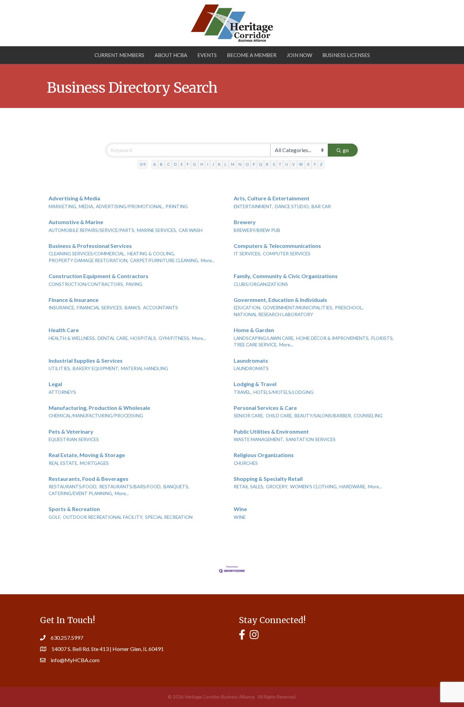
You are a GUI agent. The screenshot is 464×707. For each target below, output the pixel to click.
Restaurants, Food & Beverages (88, 478)
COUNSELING (368, 415)
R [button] (267, 164)
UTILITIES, (60, 368)
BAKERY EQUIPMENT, (96, 368)
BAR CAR (321, 206)
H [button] (201, 164)
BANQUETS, (176, 486)
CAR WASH (190, 230)
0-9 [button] (142, 164)
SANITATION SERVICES (311, 439)
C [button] (168, 164)
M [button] (232, 164)
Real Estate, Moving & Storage (87, 455)
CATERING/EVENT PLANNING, (81, 493)
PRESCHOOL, (349, 307)
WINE (240, 517)
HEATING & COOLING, (151, 253)
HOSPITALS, (143, 338)
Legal (55, 384)
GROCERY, (277, 486)
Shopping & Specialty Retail (268, 478)
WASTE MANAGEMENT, (259, 439)
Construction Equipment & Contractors (98, 276)
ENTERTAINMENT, (253, 206)
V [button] (293, 164)
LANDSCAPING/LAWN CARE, (264, 338)
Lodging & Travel (255, 384)
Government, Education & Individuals (280, 299)
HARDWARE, (352, 486)
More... (208, 260)
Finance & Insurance (74, 299)
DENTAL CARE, (113, 338)
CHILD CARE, (279, 415)
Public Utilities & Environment (271, 431)
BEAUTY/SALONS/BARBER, (323, 415)
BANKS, (133, 307)
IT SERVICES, (247, 253)
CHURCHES (246, 463)
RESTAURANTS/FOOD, (73, 486)
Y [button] (315, 164)
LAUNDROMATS (251, 368)
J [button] (213, 164)
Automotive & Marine (76, 222)
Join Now (299, 55)
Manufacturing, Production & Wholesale (99, 407)
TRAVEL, (243, 392)
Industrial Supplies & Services (86, 360)
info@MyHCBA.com (75, 660)
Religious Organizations (264, 455)
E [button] (182, 164)
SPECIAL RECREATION (169, 517)
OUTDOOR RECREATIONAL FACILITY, (103, 517)
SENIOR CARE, (249, 415)
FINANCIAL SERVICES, (100, 307)
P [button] (254, 164)
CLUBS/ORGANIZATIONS (261, 284)
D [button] (175, 164)
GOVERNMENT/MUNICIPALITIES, (298, 307)
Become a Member (251, 55)
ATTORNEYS (62, 392)
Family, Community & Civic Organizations (286, 276)
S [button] (274, 164)
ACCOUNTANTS (160, 307)
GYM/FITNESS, (174, 338)
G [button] (194, 164)
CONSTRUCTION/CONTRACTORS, (86, 284)
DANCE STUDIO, (292, 206)
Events (207, 55)
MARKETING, (63, 206)
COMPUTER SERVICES (286, 253)
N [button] (240, 164)
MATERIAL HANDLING (144, 368)
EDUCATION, (247, 307)
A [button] (154, 164)
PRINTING (176, 206)
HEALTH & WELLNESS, (72, 338)
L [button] (226, 164)
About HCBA (171, 55)
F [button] (188, 164)
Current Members (119, 55)
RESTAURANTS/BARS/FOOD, (130, 486)
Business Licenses (346, 55)
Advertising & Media (74, 198)
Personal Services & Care (265, 407)
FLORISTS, (382, 338)
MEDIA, (86, 206)
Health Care (64, 330)
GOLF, (55, 517)
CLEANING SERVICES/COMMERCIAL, (87, 253)
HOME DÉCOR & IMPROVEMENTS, (333, 338)
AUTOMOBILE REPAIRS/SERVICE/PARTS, (92, 230)
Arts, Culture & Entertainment (271, 198)
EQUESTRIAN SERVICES (74, 439)
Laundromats (251, 360)
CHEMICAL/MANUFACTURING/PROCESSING (96, 415)
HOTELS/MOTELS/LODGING (283, 392)
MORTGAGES (94, 463)
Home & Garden (254, 330)
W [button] (301, 164)
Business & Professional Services (90, 245)
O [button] (247, 164)
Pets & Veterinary (71, 431)
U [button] (286, 164)
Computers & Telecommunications (277, 245)
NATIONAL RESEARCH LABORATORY (273, 314)
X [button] (308, 164)
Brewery (245, 222)
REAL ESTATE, (63, 463)
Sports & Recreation (74, 509)
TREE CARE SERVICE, (256, 344)
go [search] (346, 150)
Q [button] (260, 164)
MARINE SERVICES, (157, 230)
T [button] (280, 164)
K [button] (219, 164)
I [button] (207, 164)
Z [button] (321, 164)
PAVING (134, 284)
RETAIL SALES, (249, 486)
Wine (240, 509)
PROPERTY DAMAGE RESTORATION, (88, 260)
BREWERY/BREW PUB (257, 230)
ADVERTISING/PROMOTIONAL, (130, 206)
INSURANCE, (62, 307)
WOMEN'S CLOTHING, (314, 486)
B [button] (161, 164)
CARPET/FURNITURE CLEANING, (164, 260)
